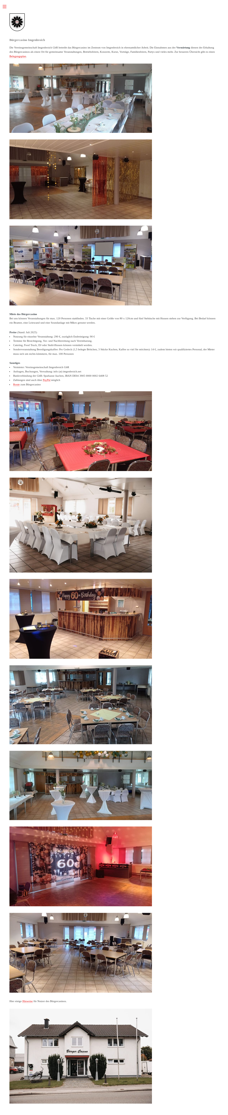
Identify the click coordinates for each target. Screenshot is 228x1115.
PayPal (46, 380)
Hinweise (27, 1001)
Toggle (6, 6)
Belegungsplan (17, 56)
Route (16, 384)
